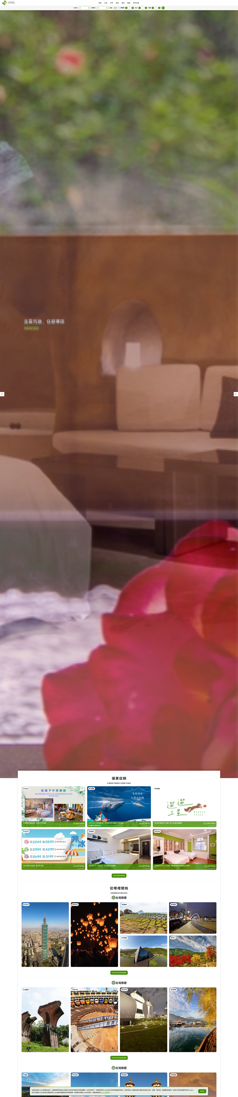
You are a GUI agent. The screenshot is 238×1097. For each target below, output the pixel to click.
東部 (123, 3)
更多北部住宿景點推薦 (119, 973)
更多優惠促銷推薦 (120, 875)
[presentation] (2, 394)
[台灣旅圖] (8, 3)
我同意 (202, 1091)
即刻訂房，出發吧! (32, 328)
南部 (117, 3)
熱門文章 (136, 3)
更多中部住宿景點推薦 (119, 1058)
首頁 (100, 3)
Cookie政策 (104, 1092)
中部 (111, 3)
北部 (105, 3)
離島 (128, 3)
